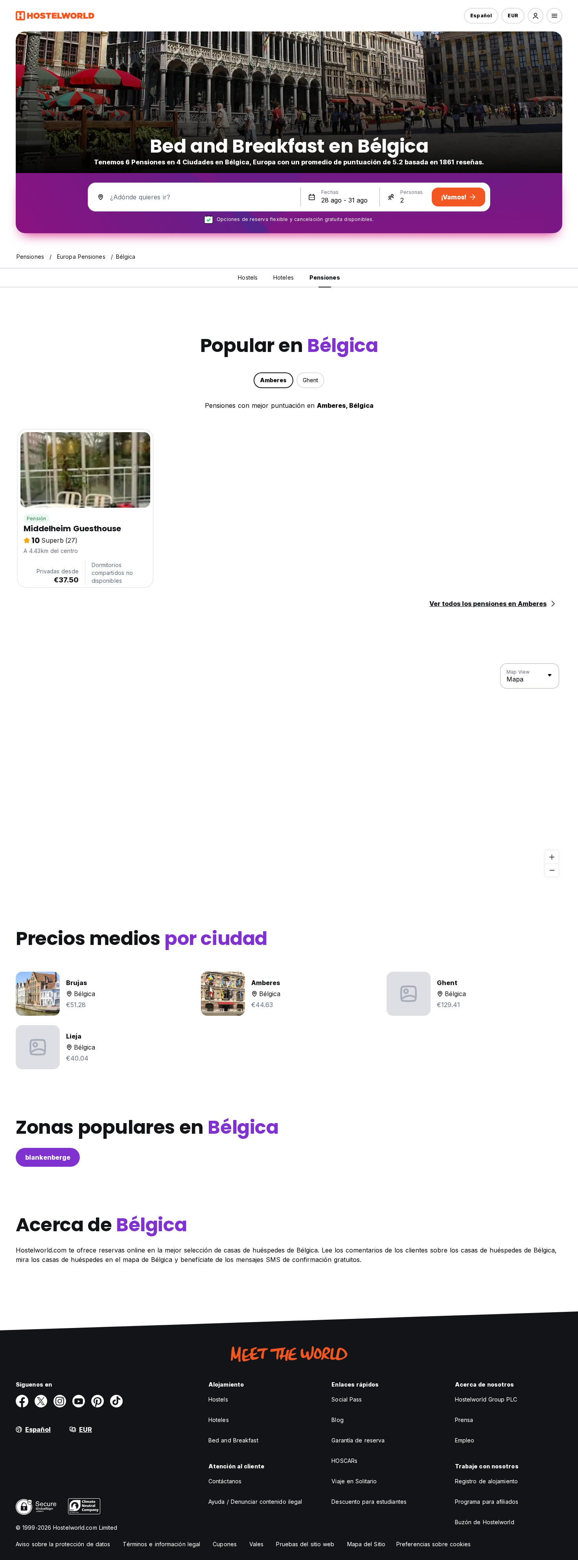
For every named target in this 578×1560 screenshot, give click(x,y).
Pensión (36, 518)
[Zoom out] (551, 870)
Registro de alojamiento (486, 1481)
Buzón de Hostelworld (484, 1522)
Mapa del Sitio (366, 1544)
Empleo (465, 1440)
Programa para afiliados (486, 1501)
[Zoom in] (551, 857)
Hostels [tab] (248, 277)
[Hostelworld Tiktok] (116, 1401)
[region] (289, 770)
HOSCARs (344, 1460)
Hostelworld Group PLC (486, 1399)
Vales (256, 1544)
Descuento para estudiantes (369, 1501)
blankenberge (47, 1157)
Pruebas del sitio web (305, 1544)
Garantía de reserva (358, 1440)
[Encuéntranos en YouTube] (78, 1401)
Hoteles (218, 1419)
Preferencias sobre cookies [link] (433, 1544)
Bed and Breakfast (233, 1440)
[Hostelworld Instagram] (59, 1401)
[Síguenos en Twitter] (41, 1401)
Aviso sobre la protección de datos (63, 1544)
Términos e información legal (161, 1544)
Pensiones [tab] (324, 277)
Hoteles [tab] (283, 277)
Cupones (225, 1544)
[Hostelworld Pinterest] (97, 1401)
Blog (337, 1419)
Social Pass (346, 1399)
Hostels (218, 1399)
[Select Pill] (535, 16)
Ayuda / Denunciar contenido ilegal (255, 1501)
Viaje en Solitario (354, 1481)
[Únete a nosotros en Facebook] (22, 1401)
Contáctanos (224, 1481)
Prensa (464, 1419)
